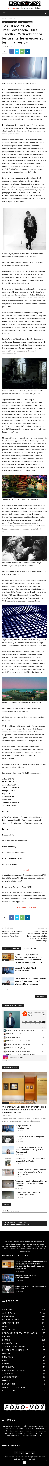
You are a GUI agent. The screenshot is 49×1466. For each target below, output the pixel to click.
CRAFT (5, 973)
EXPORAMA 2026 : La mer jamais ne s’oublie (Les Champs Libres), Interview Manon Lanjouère (30, 981)
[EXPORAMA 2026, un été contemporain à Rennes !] (8, 1139)
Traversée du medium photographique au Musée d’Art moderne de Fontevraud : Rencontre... (31, 1183)
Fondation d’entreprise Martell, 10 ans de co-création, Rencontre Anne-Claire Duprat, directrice (30, 1172)
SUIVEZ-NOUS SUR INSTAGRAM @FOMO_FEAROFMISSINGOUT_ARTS (17, 1223)
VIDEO (30, 22)
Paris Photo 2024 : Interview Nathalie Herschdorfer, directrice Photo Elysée (12, 933)
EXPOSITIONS (22, 22)
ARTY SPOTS (13, 22)
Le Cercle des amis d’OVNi (26, 907)
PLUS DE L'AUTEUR (29, 949)
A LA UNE (12, 19)
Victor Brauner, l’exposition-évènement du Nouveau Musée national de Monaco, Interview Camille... (24, 1109)
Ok (25, 1462)
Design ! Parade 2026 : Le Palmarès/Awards (25, 1276)
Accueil (4, 19)
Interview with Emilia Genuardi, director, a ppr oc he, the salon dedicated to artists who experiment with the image (37, 936)
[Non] (46, 1460)
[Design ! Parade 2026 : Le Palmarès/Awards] (8, 970)
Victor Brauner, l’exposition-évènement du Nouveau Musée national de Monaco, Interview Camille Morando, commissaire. (31, 1264)
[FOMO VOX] (24, 5)
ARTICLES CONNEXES (11, 949)
